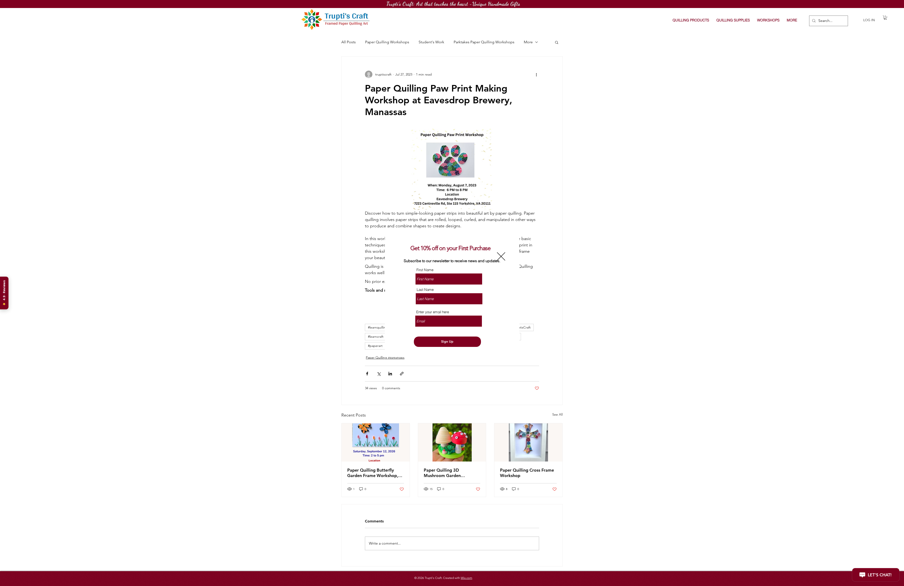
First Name (424, 270)
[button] (501, 256)
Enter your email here (432, 312)
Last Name (425, 289)
